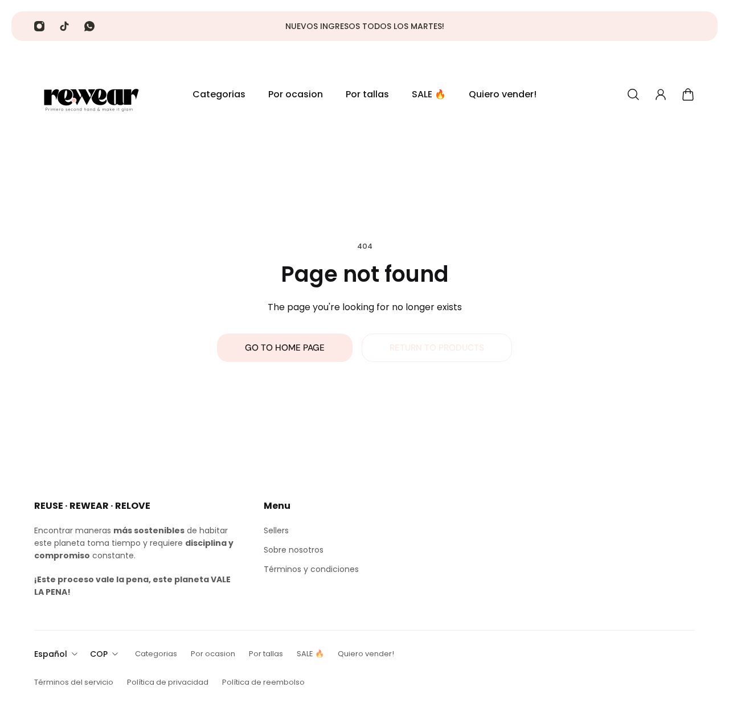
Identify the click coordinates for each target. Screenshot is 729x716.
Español (50, 654)
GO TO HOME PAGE (285, 347)
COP (99, 654)
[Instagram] (39, 26)
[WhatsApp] (89, 26)
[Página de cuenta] (660, 94)
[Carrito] (688, 94)
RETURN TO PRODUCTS (437, 347)
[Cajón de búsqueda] (633, 94)
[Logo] (91, 94)
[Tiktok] (64, 26)
